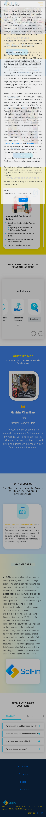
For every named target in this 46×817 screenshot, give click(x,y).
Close (23, 200)
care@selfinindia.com (13, 143)
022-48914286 (32, 143)
